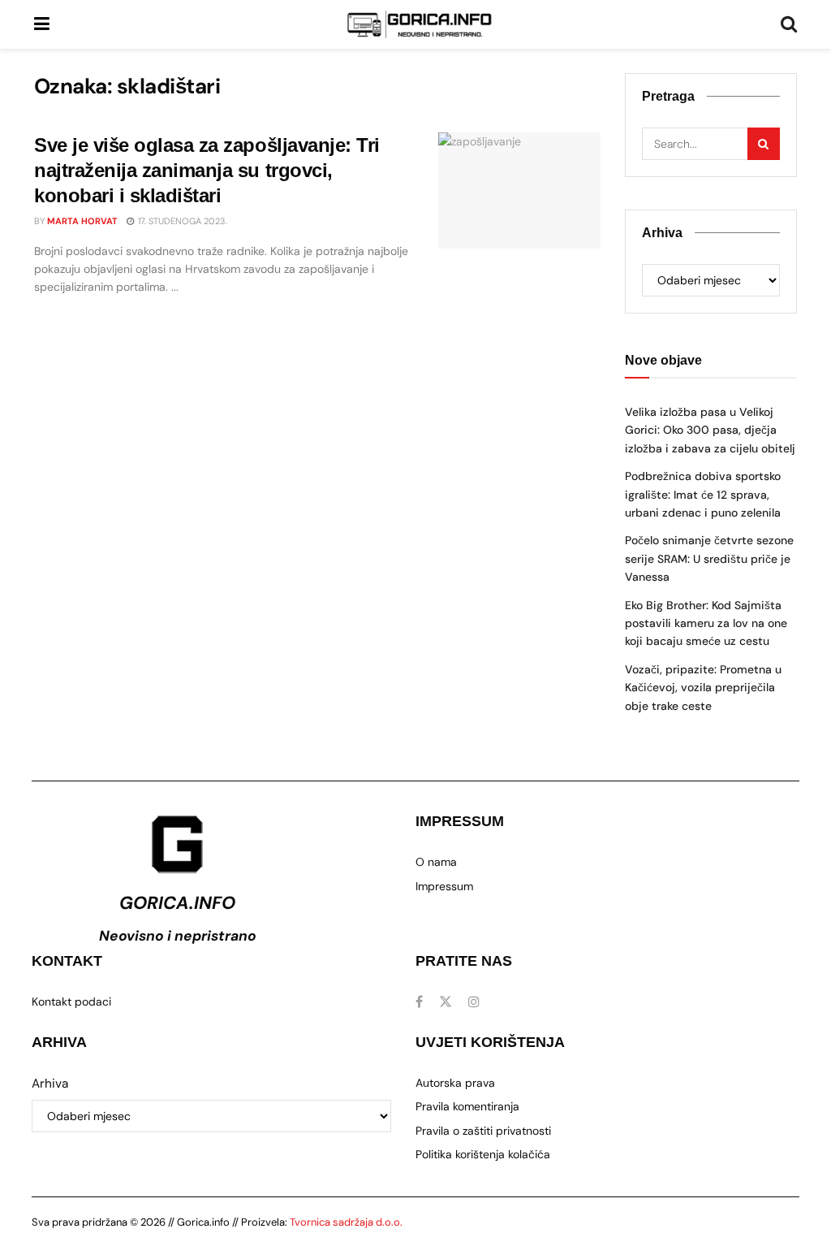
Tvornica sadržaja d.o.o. (346, 1222)
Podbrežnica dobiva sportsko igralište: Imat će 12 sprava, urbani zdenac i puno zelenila (703, 494)
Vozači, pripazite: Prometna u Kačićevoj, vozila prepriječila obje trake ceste (703, 687)
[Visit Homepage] (420, 24)
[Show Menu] (42, 24)
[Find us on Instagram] (474, 1002)
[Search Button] (789, 24)
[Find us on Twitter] (445, 1002)
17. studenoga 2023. (181, 221)
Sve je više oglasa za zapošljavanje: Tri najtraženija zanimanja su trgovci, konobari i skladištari (207, 170)
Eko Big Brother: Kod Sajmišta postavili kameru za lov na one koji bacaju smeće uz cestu (706, 623)
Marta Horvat (82, 221)
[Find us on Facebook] (419, 1002)
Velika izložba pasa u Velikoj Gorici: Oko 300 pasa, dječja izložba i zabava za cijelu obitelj (710, 430)
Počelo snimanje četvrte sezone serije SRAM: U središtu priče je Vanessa (709, 558)
